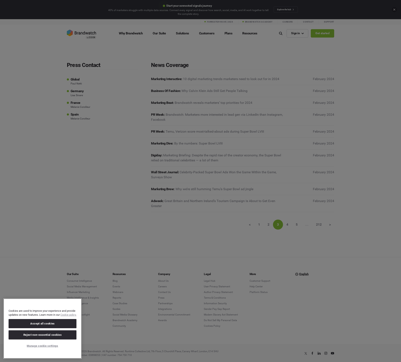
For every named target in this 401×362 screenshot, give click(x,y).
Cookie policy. (68, 314)
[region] (42, 328)
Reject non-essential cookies (42, 334)
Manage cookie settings (42, 345)
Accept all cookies (42, 323)
